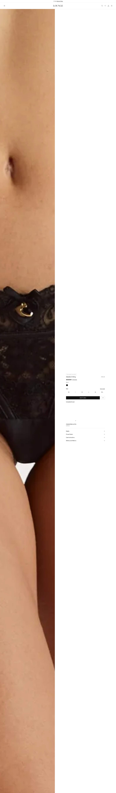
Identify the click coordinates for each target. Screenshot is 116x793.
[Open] (4, 5)
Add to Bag (83, 398)
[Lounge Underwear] (58, 6)
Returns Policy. (60, 1)
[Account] (108, 5)
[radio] (68, 392)
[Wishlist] (105, 5)
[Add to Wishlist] (103, 397)
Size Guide (102, 388)
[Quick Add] (76, 421)
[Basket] (111, 5)
